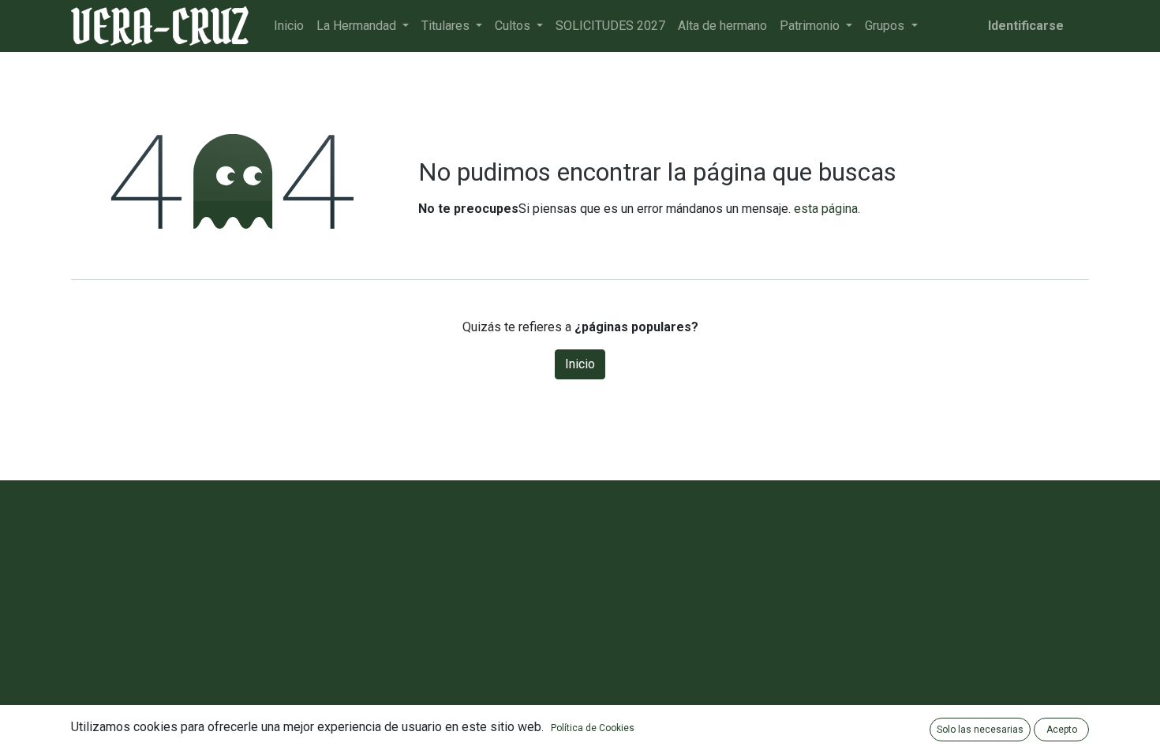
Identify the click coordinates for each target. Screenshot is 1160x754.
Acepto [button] (1061, 729)
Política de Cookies (592, 727)
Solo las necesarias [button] (980, 729)
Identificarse (1026, 25)
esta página (826, 208)
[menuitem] (289, 26)
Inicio (580, 363)
